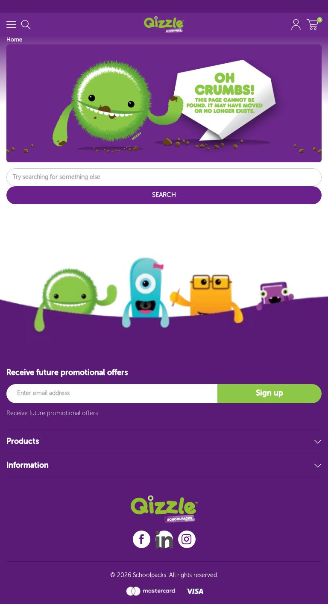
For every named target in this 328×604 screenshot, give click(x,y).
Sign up (269, 393)
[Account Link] (296, 24)
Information (27, 465)
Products (22, 442)
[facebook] (141, 539)
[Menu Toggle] (11, 24)
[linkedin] (164, 539)
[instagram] (187, 539)
